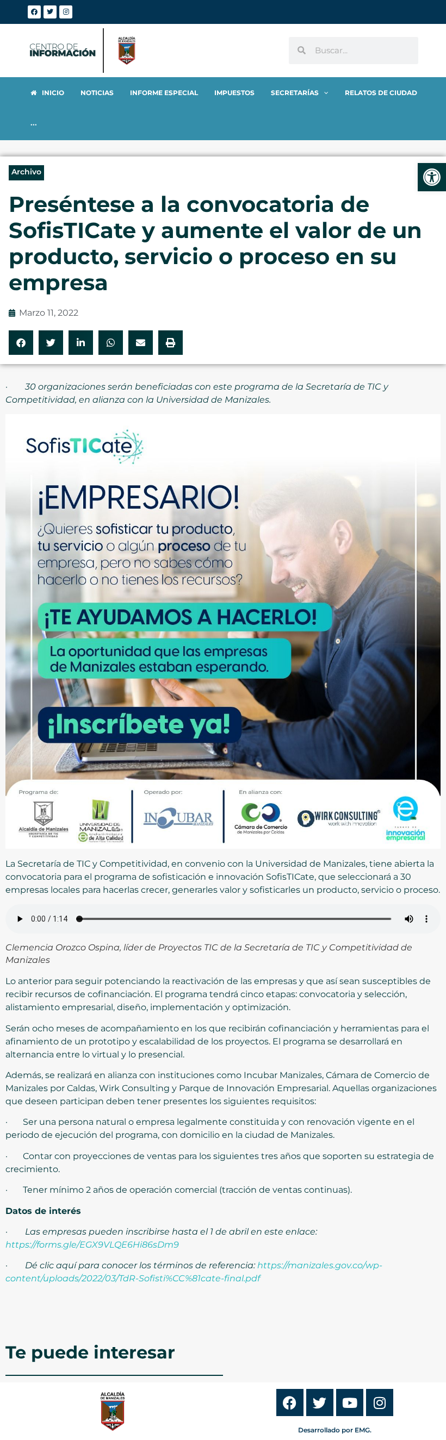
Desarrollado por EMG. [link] (334, 1430)
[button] (21, 342)
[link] (432, 177)
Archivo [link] (26, 172)
